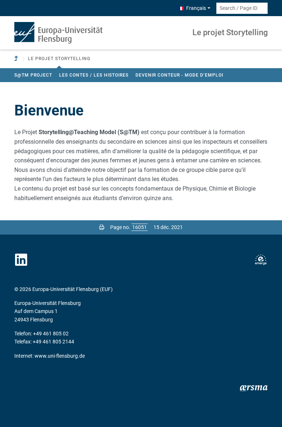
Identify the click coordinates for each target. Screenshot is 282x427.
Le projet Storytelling (230, 32)
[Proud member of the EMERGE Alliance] (261, 260)
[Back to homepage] (58, 33)
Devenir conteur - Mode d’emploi (179, 75)
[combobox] (242, 8)
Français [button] (196, 8)
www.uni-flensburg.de (60, 356)
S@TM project (33, 75)
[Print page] (101, 227)
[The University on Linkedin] (21, 260)
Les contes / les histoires (94, 75)
